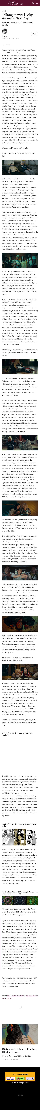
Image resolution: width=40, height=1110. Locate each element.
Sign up (20, 1095)
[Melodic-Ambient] (20, 1078)
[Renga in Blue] (30, 1078)
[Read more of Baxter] (4, 31)
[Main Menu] (36, 3)
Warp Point (23, 1074)
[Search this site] (33, 3)
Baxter (4, 36)
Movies (4, 11)
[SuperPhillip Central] (10, 1078)
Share (34, 34)
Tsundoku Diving (17, 1083)
